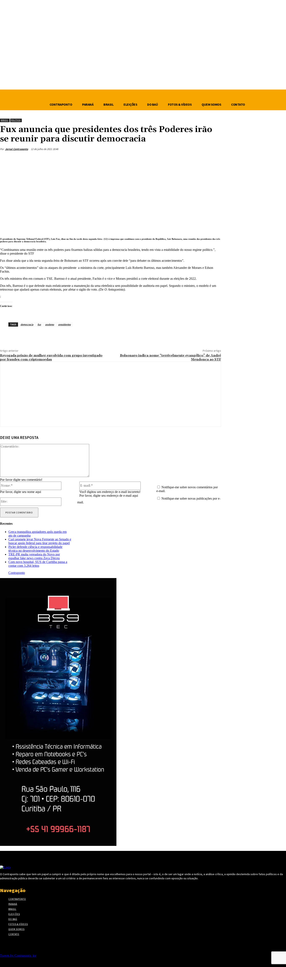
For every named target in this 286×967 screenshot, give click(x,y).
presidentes (64, 324)
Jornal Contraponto (16, 149)
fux (39, 324)
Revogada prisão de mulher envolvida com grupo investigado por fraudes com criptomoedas (51, 357)
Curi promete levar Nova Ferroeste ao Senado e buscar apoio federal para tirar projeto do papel (39, 541)
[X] (168, 159)
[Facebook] (153, 159)
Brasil (4, 120)
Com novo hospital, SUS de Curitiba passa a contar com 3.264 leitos (37, 563)
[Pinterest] (184, 159)
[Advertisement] (110, 199)
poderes (49, 324)
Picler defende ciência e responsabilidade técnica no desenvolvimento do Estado (35, 548)
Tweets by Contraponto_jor (18, 955)
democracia (27, 324)
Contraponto (16, 573)
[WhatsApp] (199, 159)
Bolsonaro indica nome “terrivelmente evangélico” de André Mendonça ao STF (170, 357)
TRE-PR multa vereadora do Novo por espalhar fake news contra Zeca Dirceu (34, 556)
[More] (214, 159)
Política (16, 120)
